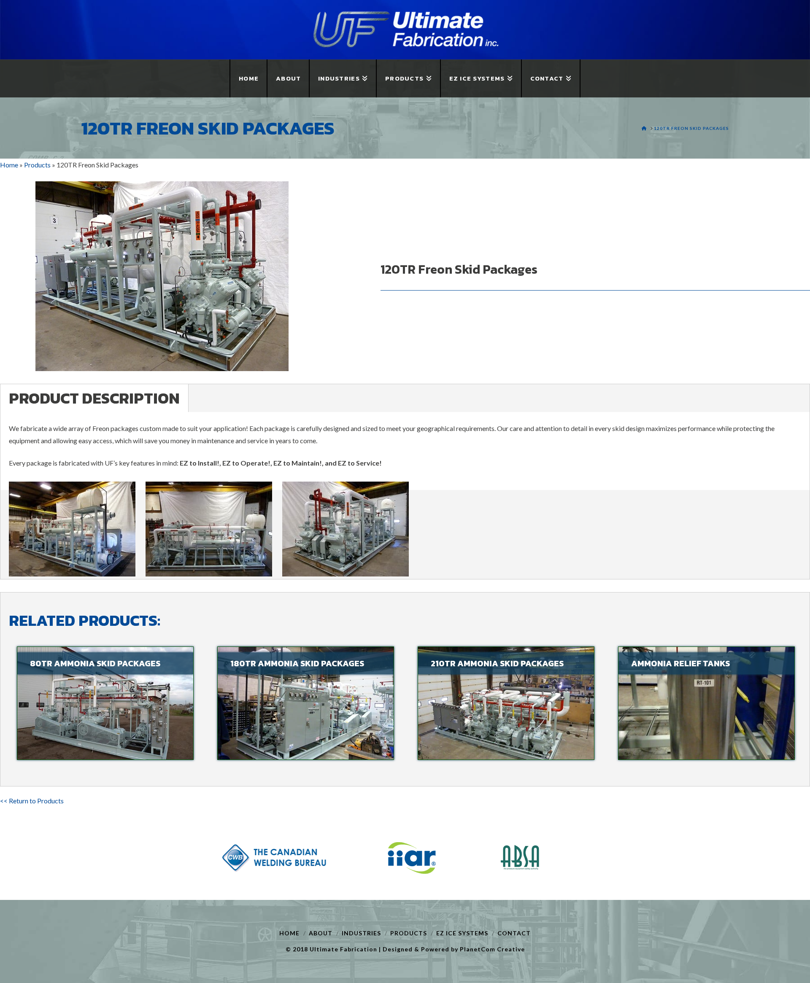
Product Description (94, 398)
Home (289, 933)
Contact (514, 933)
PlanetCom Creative (492, 949)
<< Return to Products (32, 801)
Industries (361, 933)
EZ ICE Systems (462, 933)
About (320, 933)
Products (408, 933)
